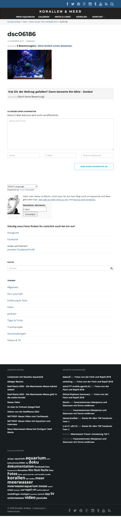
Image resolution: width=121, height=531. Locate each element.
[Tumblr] (95, 3)
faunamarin (12, 470)
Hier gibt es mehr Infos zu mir (53, 199)
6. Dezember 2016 (16, 41)
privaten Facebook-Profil (21, 249)
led (27, 478)
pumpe (17, 490)
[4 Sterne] (14, 97)
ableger (10, 458)
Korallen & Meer (60, 12)
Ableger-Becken (15, 381)
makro (32, 478)
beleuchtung (13, 463)
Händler (81, 16)
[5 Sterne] (16, 97)
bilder (22, 462)
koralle (47, 474)
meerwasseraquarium (22, 486)
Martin (66, 402)
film (30, 470)
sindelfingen (13, 494)
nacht (50, 486)
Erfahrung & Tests (17, 300)
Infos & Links (63, 16)
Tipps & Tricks (15, 320)
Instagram (13, 232)
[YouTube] (100, 3)
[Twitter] (72, 3)
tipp (47, 494)
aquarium (36, 458)
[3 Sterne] (13, 97)
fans (47, 466)
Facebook (12, 239)
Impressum (39, 508)
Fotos (10, 307)
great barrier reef (30, 474)
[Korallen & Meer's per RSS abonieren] (106, 3)
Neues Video (13, 402)
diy (27, 463)
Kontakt (97, 16)
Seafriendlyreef (42, 490)
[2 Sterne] (11, 97)
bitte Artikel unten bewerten (55, 45)
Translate (29, 189)
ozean (10, 489)
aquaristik (20, 458)
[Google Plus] (84, 3)
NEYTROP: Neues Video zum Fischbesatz (27, 416)
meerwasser (20, 482)
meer (39, 478)
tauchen (33, 494)
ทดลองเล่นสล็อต (70, 418)
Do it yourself (14, 293)
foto (51, 470)
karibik (41, 474)
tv (52, 493)
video (30, 497)
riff (34, 489)
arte (48, 459)
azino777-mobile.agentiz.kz (76, 386)
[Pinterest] (78, 3)
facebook (40, 466)
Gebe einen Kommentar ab (94, 166)
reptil (28, 489)
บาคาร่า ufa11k (70, 426)
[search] (112, 3)
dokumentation (20, 466)
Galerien (44, 16)
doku (34, 462)
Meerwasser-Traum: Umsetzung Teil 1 (90, 434)
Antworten (30, 41)
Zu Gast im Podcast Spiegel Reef (23, 407)
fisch (37, 470)
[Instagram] (90, 3)
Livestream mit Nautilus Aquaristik (25, 376)
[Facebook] (67, 3)
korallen (16, 478)
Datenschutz (13, 511)
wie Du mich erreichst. (84, 199)
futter (20, 474)
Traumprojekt (15, 327)
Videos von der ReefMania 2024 (23, 411)
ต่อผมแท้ (66, 376)
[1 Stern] (9, 97)
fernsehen (23, 470)
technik (41, 494)
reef (22, 489)
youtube (41, 498)
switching (67, 381)
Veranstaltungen (16, 333)
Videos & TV (14, 340)
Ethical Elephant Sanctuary (76, 394)
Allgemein (12, 287)
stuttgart (25, 494)
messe (43, 486)
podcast (11, 313)
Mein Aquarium (25, 16)
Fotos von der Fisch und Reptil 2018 (93, 376)
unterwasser (15, 498)
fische (45, 470)
